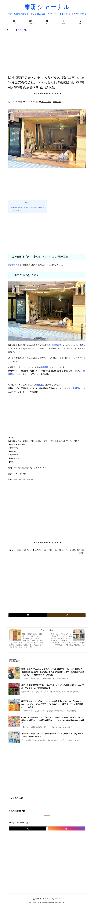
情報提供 (40, 385)
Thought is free (59, 902)
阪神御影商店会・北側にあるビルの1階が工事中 (28, 207)
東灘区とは (57, 102)
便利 (50, 550)
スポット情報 (22, 30)
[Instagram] (66, 829)
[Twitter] (27, 615)
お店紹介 (38, 550)
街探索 (80, 553)
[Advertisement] (50, 51)
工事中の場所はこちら (18, 210)
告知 (55, 550)
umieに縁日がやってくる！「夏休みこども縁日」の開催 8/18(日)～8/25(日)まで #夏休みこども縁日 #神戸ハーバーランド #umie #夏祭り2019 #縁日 (52, 720)
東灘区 (72, 550)
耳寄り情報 (81, 550)
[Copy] (66, 615)
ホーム (10, 30)
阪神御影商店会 (14, 265)
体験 (45, 550)
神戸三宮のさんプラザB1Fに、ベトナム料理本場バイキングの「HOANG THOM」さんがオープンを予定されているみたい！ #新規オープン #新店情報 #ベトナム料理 (52, 704)
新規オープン (63, 550)
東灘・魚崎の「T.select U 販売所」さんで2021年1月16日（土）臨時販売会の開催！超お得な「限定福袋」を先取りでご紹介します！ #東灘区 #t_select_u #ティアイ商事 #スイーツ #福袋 (52, 672)
